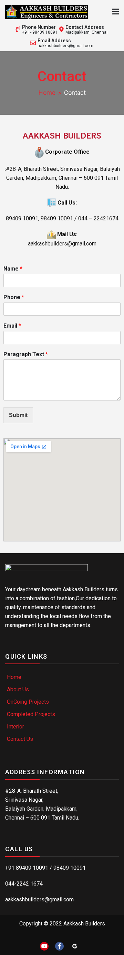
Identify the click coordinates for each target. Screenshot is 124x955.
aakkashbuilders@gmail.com (65, 45)
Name (12, 268)
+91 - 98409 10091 (40, 32)
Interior (15, 726)
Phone (13, 297)
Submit (18, 415)
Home (14, 677)
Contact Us (20, 739)
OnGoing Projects (28, 702)
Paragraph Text (25, 354)
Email (12, 325)
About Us (18, 689)
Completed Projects (31, 714)
